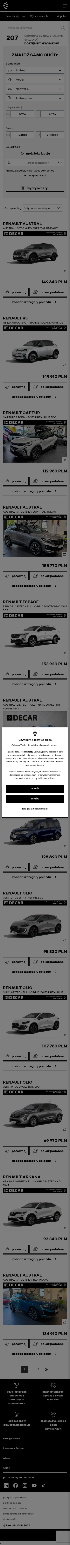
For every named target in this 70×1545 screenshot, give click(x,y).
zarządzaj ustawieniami (35, 809)
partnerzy (29, 752)
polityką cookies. (46, 778)
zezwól (35, 788)
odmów (35, 799)
